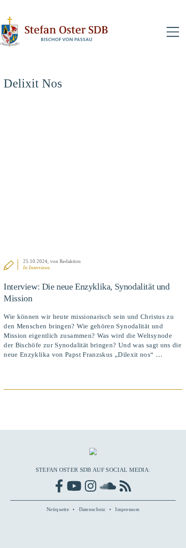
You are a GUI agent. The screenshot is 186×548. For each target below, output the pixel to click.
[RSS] (125, 486)
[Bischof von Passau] (54, 32)
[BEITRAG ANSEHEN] (93, 179)
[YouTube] (74, 486)
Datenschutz (92, 509)
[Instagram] (90, 486)
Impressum (127, 509)
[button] (173, 32)
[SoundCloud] (108, 486)
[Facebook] (59, 486)
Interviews (39, 267)
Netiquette (57, 509)
